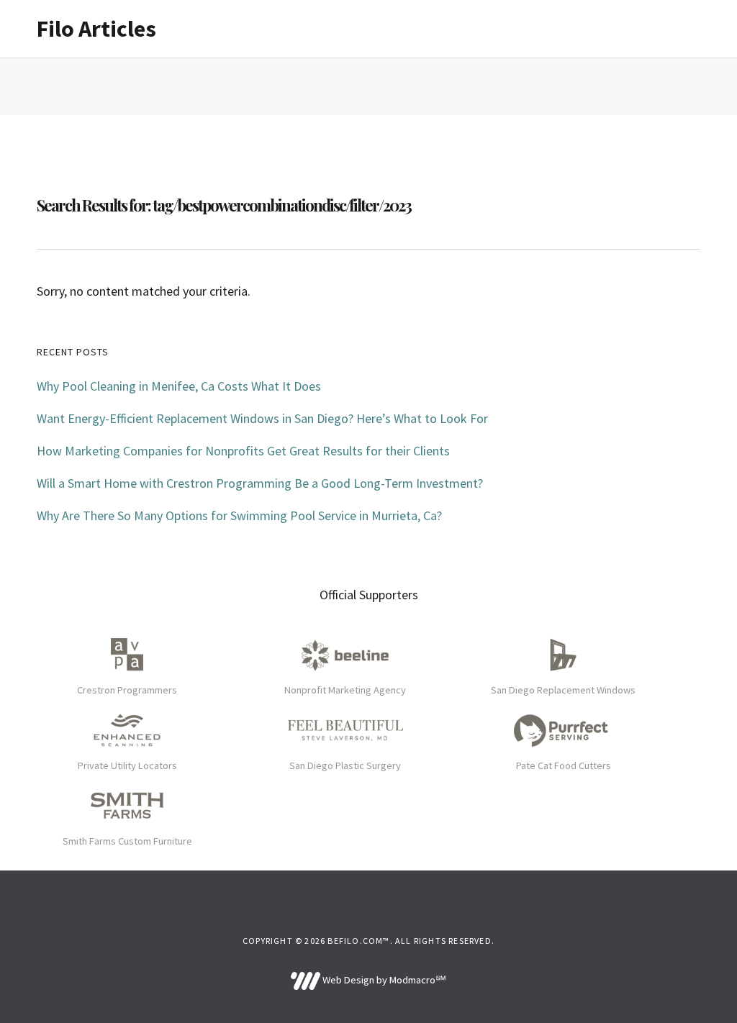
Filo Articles (96, 28)
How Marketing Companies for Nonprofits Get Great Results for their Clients (243, 450)
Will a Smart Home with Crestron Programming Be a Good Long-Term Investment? (260, 483)
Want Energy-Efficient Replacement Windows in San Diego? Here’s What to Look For (262, 418)
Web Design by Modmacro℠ (383, 979)
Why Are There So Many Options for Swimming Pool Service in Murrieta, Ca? (239, 515)
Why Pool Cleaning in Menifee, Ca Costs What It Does (179, 386)
